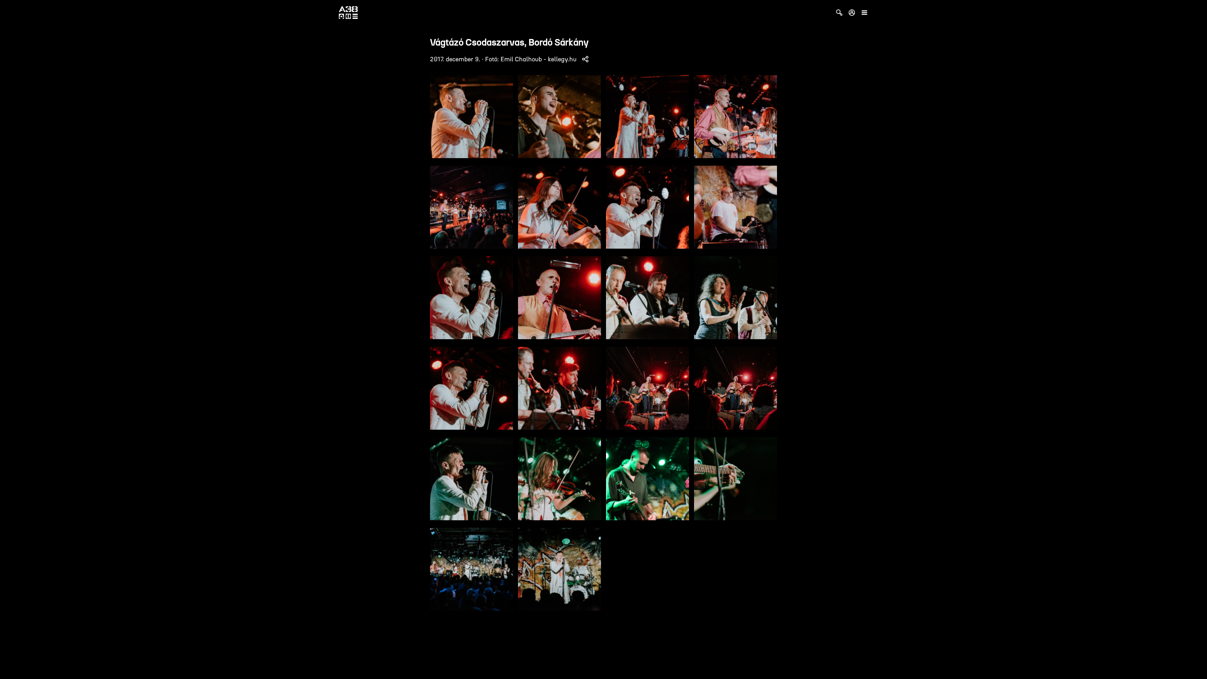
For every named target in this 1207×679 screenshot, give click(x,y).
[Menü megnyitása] (864, 12)
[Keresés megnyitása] (839, 12)
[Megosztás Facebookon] (585, 59)
